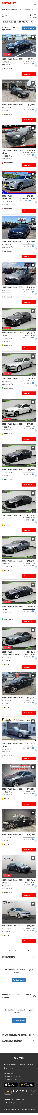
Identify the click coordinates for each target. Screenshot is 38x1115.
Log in (34, 1093)
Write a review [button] (19, 980)
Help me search (29, 28)
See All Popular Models (13, 1076)
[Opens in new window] (11, 1085)
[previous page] (9, 950)
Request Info (28, 74)
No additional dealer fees (27, 198)
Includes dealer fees (29, 61)
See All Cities (9, 1073)
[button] (30, 15)
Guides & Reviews (26, 1064)
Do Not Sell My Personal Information (16, 1103)
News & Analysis (10, 1064)
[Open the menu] (34, 4)
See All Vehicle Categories (14, 1079)
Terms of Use (9, 1099)
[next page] (28, 950)
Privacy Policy (20, 1099)
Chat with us (8, 1068)
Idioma (7, 1093)
